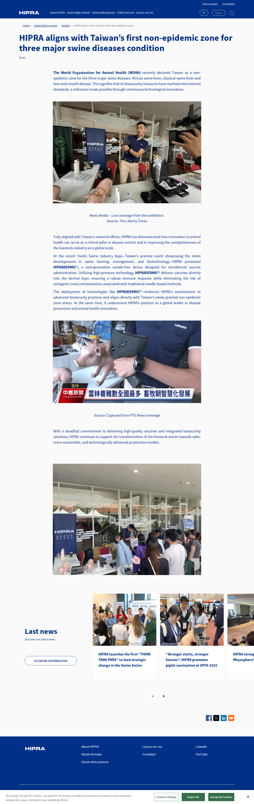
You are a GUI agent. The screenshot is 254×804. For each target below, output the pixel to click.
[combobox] (204, 13)
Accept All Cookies (221, 797)
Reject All (193, 797)
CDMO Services (125, 12)
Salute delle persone (103, 12)
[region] (127, 797)
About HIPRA (57, 12)
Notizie (66, 25)
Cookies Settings (166, 797)
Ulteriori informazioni (51, 661)
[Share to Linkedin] (224, 718)
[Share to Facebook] (209, 718)
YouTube (202, 754)
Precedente (152, 696)
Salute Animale (91, 754)
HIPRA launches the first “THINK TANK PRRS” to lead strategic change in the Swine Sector (124, 660)
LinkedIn (201, 746)
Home (26, 25)
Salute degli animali (78, 12)
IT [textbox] (204, 13)
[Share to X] (216, 718)
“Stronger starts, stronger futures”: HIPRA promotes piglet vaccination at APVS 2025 (191, 660)
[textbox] (219, 13)
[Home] (33, 12)
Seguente (164, 696)
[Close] (248, 797)
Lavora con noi (144, 12)
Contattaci (228, 4)
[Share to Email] (231, 718)
